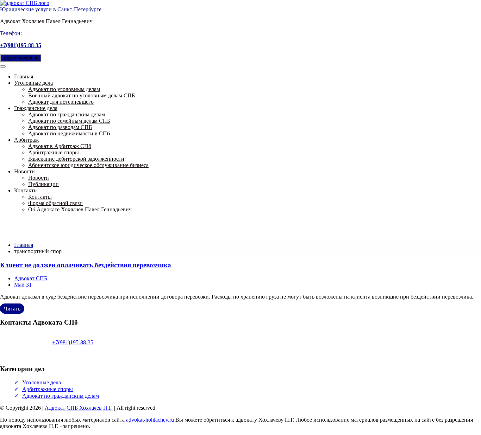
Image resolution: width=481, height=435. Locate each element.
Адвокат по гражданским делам (66, 114)
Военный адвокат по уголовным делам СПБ (81, 95)
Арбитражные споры (53, 152)
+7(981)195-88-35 (20, 45)
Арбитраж (26, 140)
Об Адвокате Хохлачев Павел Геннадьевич (80, 209)
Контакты (26, 190)
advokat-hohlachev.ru (150, 420)
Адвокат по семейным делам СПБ (69, 121)
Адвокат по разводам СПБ (60, 127)
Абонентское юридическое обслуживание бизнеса (88, 165)
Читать (12, 309)
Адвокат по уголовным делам (64, 89)
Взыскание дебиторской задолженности (76, 159)
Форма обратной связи (55, 203)
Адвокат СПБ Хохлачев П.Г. (79, 408)
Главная (23, 76)
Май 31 (23, 285)
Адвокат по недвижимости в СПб (69, 133)
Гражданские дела (35, 108)
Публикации (43, 184)
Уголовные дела (33, 83)
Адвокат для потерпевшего (61, 102)
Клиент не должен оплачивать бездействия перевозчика (85, 265)
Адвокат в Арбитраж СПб (59, 146)
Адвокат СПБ (30, 278)
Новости (24, 171)
